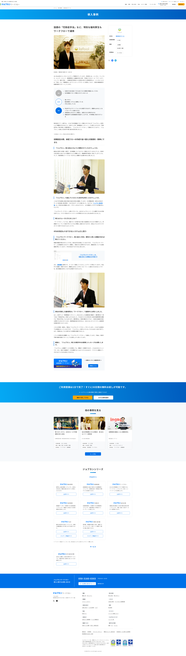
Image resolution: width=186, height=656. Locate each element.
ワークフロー (119, 52)
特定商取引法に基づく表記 (87, 633)
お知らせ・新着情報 (86, 619)
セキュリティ (89, 595)
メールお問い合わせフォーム (87, 584)
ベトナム (115, 625)
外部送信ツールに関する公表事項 (123, 631)
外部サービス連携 (85, 625)
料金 (139, 4)
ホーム (55, 8)
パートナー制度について (174, 1)
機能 (126, 4)
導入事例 (60, 8)
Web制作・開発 (120, 48)
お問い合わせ (165, 1)
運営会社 (84, 631)
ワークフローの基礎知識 (120, 601)
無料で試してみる (82, 398)
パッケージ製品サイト (66, 536)
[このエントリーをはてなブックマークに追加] (116, 60)
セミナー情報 (144, 4)
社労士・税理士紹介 (94, 625)
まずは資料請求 (103, 398)
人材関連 (119, 44)
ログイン (183, 1)
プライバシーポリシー (97, 631)
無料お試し (181, 4)
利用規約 (89, 631)
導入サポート (116, 595)
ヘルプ (96, 607)
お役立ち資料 (111, 601)
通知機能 (59, 265)
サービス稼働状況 (95, 619)
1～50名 (118, 40)
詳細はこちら (93, 366)
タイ (112, 625)
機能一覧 (84, 595)
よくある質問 (91, 607)
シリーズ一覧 (111, 619)
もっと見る (93, 454)
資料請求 (174, 4)
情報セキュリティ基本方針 (109, 631)
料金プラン (84, 613)
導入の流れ (134, 4)
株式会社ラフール (120, 36)
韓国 (109, 625)
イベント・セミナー (86, 601)
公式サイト (66, 494)
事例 (129, 4)
